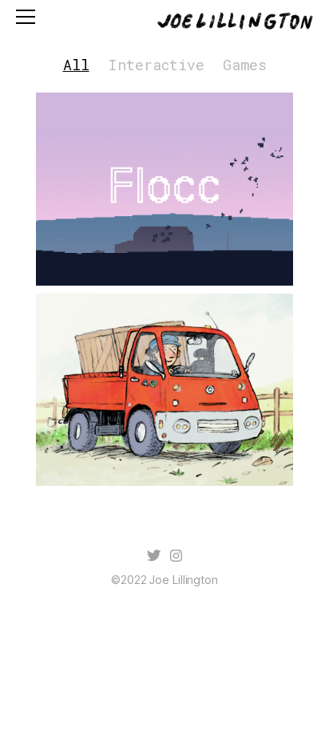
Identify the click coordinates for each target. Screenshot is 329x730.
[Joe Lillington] (233, 22)
